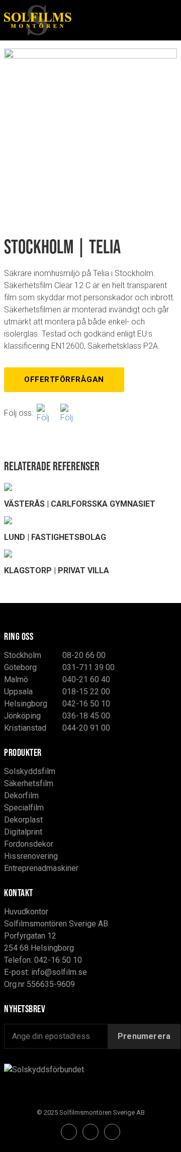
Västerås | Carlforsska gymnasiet (79, 504)
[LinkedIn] (112, 1132)
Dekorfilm (21, 795)
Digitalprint (23, 832)
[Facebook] (47, 413)
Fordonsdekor (28, 844)
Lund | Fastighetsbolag (55, 537)
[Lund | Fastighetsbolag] (90, 520)
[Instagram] (70, 413)
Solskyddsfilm (29, 771)
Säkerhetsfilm (28, 783)
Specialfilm (24, 807)
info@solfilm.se (59, 972)
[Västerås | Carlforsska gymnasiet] (90, 487)
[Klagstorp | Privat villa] (90, 554)
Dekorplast (23, 820)
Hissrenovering (31, 856)
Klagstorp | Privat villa (56, 570)
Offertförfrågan (64, 379)
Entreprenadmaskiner (41, 868)
